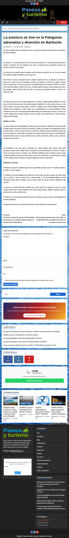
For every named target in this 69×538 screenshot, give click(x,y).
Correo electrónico (8, 267)
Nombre (5, 260)
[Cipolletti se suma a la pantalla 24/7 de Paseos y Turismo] (26, 400)
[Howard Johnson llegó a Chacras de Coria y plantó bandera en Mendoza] (58, 400)
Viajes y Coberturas (43, 470)
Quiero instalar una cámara (34, 315)
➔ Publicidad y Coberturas (42, 522)
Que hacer (40, 457)
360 (38, 433)
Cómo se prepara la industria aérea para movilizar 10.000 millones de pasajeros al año (29, 345)
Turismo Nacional (42, 464)
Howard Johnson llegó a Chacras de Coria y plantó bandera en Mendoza (25, 342)
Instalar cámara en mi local (34, 381)
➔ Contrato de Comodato (42, 525)
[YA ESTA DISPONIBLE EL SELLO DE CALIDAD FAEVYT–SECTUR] (42, 400)
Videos (63, 22)
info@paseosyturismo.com (16, 451)
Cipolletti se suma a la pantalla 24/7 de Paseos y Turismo (20, 335)
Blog (38, 440)
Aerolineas (40, 436)
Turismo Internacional (43, 460)
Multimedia (23, 403)
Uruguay (39, 467)
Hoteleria (55, 403)
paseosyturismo (8, 47)
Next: (51, 218)
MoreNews (42, 536)
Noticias (7, 403)
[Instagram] (34, 3)
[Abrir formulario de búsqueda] (54, 22)
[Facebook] (31, 3)
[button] (3, 22)
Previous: (18, 218)
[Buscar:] (26, 294)
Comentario (6, 237)
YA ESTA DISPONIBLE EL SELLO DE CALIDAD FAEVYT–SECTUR (22, 338)
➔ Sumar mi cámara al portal (43, 520)
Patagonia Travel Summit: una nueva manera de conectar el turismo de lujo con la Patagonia (31, 331)
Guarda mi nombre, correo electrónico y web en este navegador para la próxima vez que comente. (29, 280)
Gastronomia (41, 443)
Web (4, 274)
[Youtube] (37, 3)
